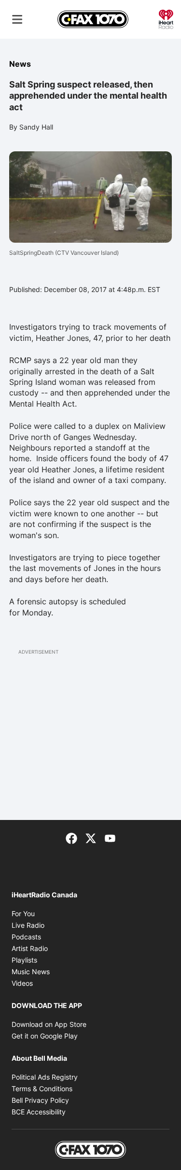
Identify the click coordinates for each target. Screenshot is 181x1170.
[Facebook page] (71, 837)
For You (23, 913)
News (20, 64)
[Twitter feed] (91, 837)
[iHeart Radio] (166, 18)
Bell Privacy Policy (40, 1100)
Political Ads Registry (45, 1077)
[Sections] (17, 19)
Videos (22, 983)
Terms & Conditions (42, 1088)
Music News (31, 971)
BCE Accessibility (39, 1112)
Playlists (24, 960)
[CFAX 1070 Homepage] (92, 19)
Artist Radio (30, 948)
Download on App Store (49, 1024)
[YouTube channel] (110, 837)
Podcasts (26, 937)
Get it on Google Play (45, 1036)
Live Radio (28, 925)
